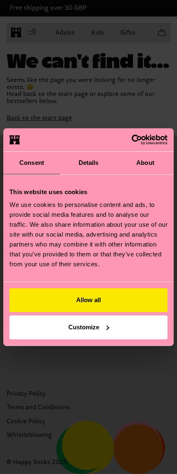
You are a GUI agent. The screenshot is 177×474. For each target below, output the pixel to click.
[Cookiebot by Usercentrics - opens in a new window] (131, 139)
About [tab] (145, 162)
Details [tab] (89, 162)
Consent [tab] (31, 162)
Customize (83, 327)
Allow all (88, 299)
